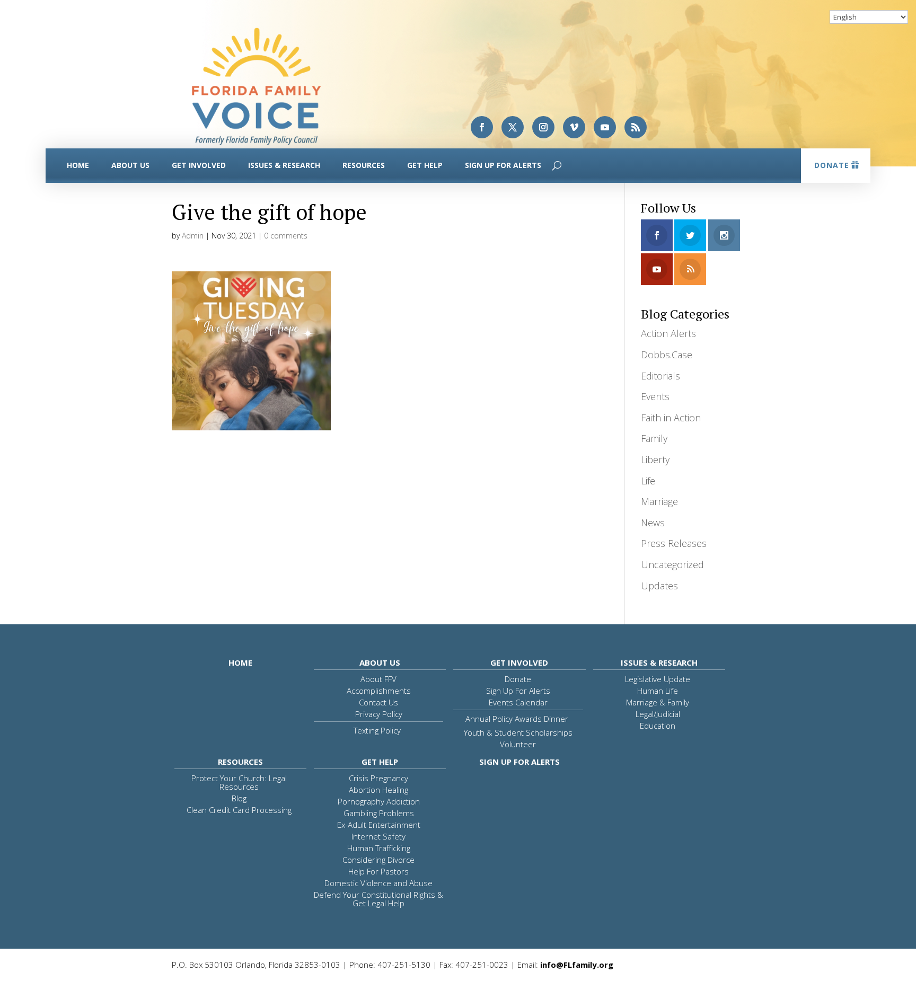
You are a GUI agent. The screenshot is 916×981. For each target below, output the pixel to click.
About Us (130, 165)
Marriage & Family (657, 702)
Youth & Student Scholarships (518, 732)
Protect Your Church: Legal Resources (239, 782)
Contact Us (378, 702)
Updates (659, 585)
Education (657, 725)
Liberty (655, 459)
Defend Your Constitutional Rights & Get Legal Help (378, 898)
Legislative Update (657, 679)
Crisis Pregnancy (378, 778)
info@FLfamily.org (576, 964)
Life (648, 480)
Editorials (660, 375)
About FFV (378, 679)
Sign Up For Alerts (503, 165)
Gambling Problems (379, 813)
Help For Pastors (378, 871)
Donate (831, 165)
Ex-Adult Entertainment (378, 824)
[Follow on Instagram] (543, 127)
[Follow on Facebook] (482, 127)
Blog (239, 798)
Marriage (659, 501)
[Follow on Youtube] (605, 127)
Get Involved (199, 165)
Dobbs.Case (666, 354)
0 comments (285, 236)
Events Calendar (518, 702)
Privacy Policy (378, 714)
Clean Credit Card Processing (239, 810)
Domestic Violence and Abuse (378, 883)
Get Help (425, 165)
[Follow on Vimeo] (574, 127)
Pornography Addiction (379, 801)
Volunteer (518, 744)
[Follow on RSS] (635, 127)
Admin (193, 236)
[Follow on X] (512, 127)
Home (78, 165)
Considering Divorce (378, 859)
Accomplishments (379, 690)
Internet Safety (378, 836)
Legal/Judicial (658, 714)
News (653, 522)
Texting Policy (377, 730)
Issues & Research (284, 165)
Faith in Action (671, 417)
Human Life (657, 690)
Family (654, 438)
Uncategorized (672, 564)
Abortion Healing (378, 789)
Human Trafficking (378, 848)
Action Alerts (668, 333)
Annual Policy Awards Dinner (516, 718)
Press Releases (674, 543)
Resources (363, 165)
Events (655, 396)
